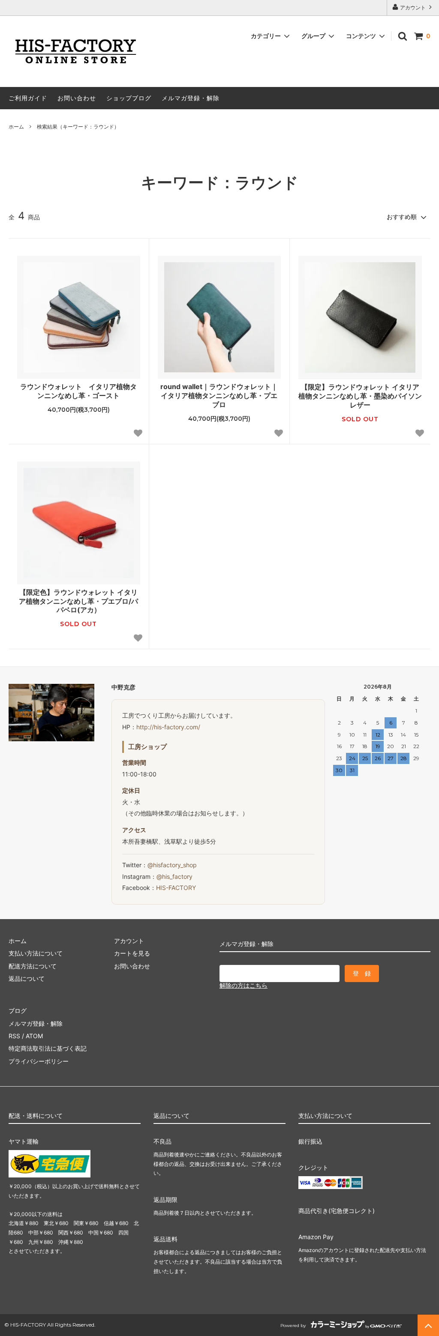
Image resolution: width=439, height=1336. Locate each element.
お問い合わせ (76, 98)
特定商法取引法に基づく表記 (48, 1048)
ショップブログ (128, 98)
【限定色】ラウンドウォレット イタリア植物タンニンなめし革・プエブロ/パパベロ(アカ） (78, 601)
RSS (14, 1035)
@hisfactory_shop (172, 865)
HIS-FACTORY (176, 887)
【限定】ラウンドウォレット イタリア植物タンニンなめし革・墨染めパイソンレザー (360, 396)
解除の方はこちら (244, 985)
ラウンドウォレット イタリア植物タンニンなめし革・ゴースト (78, 391)
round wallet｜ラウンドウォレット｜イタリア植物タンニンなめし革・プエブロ (219, 395)
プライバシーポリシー (39, 1061)
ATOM (34, 1035)
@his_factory (174, 876)
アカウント (413, 7)
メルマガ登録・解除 (191, 98)
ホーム (16, 126)
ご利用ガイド (28, 98)
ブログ (18, 1010)
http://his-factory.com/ (168, 727)
